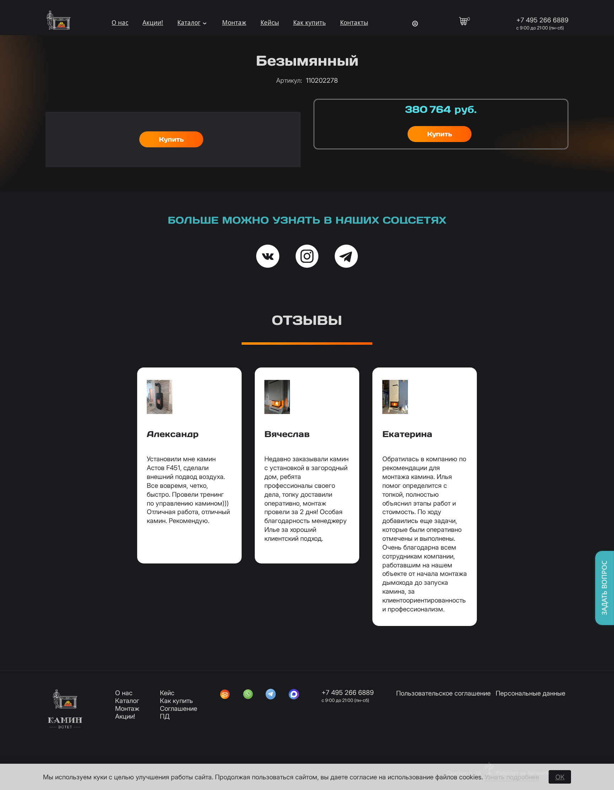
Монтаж (234, 22)
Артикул (289, 80)
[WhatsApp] (248, 695)
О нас (120, 22)
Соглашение (178, 708)
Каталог (188, 22)
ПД (164, 716)
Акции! (152, 22)
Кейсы (269, 22)
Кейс (167, 693)
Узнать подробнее (512, 777)
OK (560, 777)
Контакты (354, 22)
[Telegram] (270, 695)
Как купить (309, 22)
